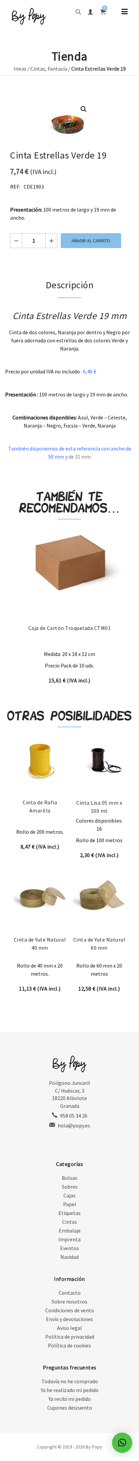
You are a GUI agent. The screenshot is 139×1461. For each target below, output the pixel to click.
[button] (84, 109)
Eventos (69, 1248)
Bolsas (69, 1177)
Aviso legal (69, 1327)
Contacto (70, 1292)
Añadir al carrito (91, 241)
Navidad (69, 1256)
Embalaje (70, 1230)
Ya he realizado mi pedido (70, 1390)
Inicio (19, 68)
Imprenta (69, 1239)
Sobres (70, 1186)
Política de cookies (69, 1345)
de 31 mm (79, 456)
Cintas (37, 68)
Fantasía (57, 68)
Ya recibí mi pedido (70, 1398)
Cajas (69, 1195)
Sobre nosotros (69, 1301)
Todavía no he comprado (69, 1381)
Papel (69, 1204)
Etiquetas (69, 1213)
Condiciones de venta (69, 1310)
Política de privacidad (69, 1336)
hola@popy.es (74, 1125)
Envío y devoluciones (69, 1319)
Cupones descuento (69, 1407)
